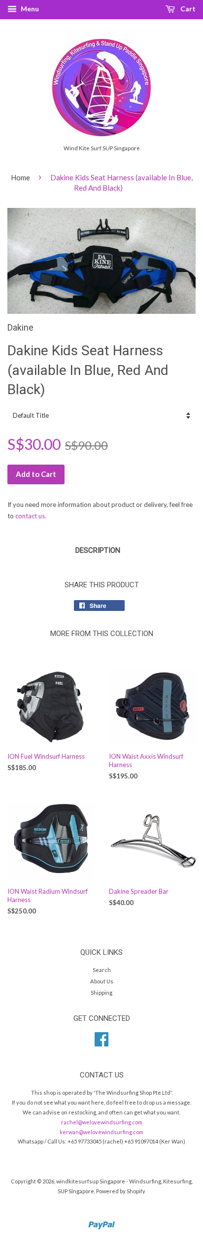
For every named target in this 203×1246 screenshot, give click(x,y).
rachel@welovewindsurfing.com (101, 1122)
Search (102, 970)
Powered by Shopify (120, 1191)
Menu (29, 8)
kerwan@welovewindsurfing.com (101, 1132)
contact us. (30, 516)
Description (97, 550)
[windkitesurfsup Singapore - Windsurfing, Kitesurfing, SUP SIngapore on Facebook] (101, 1043)
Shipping (101, 992)
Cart (187, 8)
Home (20, 177)
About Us (101, 981)
